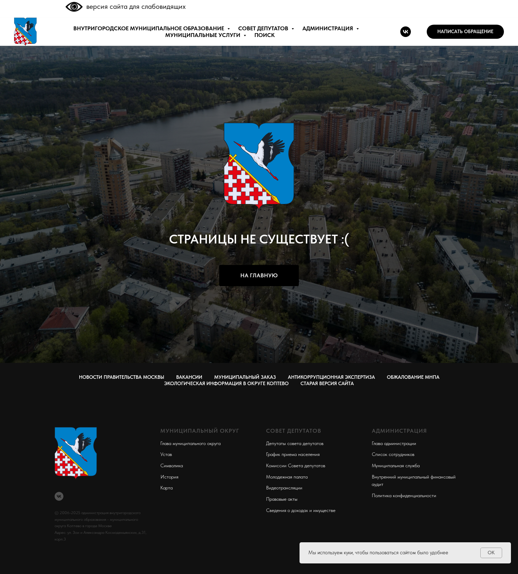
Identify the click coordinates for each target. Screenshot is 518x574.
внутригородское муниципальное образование (149, 28)
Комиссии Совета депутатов (295, 465)
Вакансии (189, 377)
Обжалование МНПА (413, 377)
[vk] (405, 31)
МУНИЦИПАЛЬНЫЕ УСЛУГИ (203, 35)
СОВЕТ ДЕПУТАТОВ (264, 28)
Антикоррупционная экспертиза (331, 377)
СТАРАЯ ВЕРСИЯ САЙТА (327, 383)
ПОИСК (264, 35)
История (169, 477)
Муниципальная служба (396, 465)
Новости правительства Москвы (121, 377)
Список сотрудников (393, 454)
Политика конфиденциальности (404, 495)
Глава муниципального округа (190, 443)
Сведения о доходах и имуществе (300, 510)
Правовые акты (281, 499)
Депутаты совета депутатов (294, 443)
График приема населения (293, 454)
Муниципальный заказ (245, 377)
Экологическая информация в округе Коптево (226, 383)
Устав (166, 454)
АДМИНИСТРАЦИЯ (328, 28)
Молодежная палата (287, 477)
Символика (171, 465)
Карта (166, 487)
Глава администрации (394, 443)
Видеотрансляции (284, 487)
